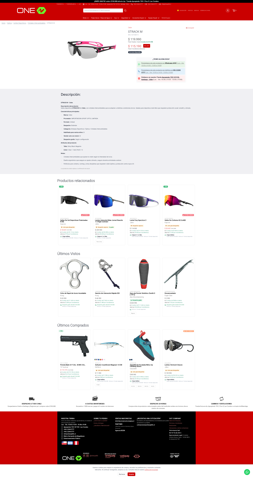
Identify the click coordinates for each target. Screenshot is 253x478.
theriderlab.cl (71, 4)
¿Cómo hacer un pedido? (100, 421)
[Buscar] (125, 10)
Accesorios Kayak (138, 18)
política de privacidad (151, 470)
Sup (115, 18)
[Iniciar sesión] (228, 10)
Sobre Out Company (174, 421)
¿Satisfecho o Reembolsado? (101, 425)
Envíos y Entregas (99, 423)
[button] (92, 50)
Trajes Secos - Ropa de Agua (100, 18)
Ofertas (190, 10)
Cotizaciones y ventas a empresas (178, 428)
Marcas (196, 10)
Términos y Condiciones (175, 423)
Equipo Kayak (152, 18)
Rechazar (122, 474)
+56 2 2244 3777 (152, 4)
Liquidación (182, 10)
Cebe (130, 27)
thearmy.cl (60, 4)
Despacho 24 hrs (205, 10)
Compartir (191, 28)
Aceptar (131, 474)
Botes (85, 18)
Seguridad (124, 18)
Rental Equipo (166, 18)
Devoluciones (172, 425)
